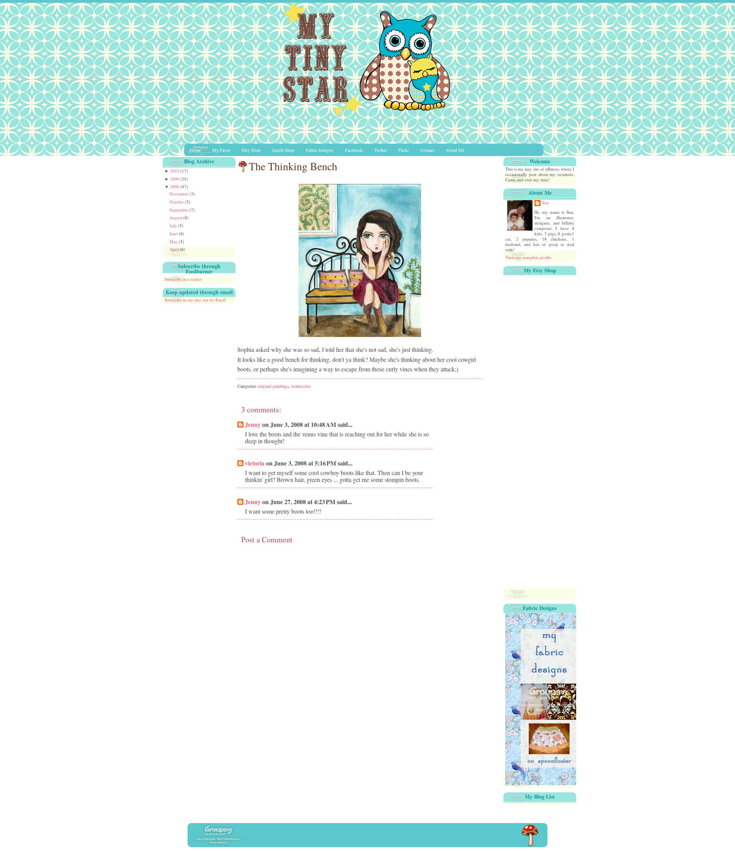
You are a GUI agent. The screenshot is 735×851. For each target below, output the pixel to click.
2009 (175, 179)
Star (545, 202)
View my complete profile (528, 257)
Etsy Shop (251, 150)
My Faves (221, 150)
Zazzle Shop (283, 150)
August (176, 217)
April (175, 249)
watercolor (300, 386)
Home (195, 150)
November (179, 194)
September (179, 210)
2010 (175, 171)
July (174, 225)
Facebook (354, 150)
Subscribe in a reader (183, 279)
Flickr (403, 150)
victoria (255, 463)
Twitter (380, 150)
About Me (455, 150)
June (174, 233)
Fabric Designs (319, 150)
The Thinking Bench (293, 166)
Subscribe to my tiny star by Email (195, 300)
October (177, 202)
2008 (175, 186)
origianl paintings (273, 386)
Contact (427, 150)
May (174, 241)
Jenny (253, 424)
